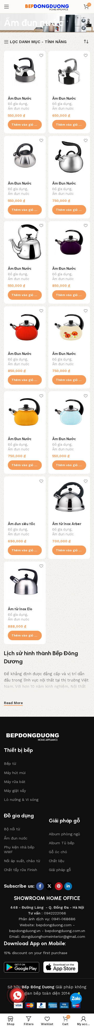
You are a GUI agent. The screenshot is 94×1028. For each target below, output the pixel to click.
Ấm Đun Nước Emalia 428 (19, 185)
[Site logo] (47, 6)
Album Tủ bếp (61, 843)
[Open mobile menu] (6, 6)
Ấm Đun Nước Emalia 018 (19, 100)
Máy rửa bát (14, 782)
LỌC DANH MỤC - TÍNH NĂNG (38, 41)
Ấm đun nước (18, 108)
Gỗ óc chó (58, 852)
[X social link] (49, 886)
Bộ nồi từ (12, 829)
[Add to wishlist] (41, 55)
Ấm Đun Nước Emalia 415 (64, 100)
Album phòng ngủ (64, 834)
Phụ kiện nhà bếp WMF (19, 849)
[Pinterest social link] (59, 886)
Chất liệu (56, 861)
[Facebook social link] (40, 886)
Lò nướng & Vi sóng (21, 799)
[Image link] (38, 735)
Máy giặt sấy (15, 790)
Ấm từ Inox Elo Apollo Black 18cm (22, 611)
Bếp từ (10, 763)
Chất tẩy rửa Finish (20, 870)
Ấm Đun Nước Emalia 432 (64, 185)
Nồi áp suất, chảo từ (22, 861)
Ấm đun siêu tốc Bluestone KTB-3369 (25, 526)
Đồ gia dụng (17, 104)
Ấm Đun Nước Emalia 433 (19, 270)
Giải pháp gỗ (60, 870)
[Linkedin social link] (68, 886)
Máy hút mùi (15, 773)
